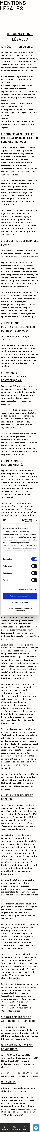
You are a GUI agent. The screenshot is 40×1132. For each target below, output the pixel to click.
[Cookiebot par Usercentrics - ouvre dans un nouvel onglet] (23, 520)
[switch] (34, 566)
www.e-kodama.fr (9, 64)
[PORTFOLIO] (15, 1127)
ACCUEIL (5, 1129)
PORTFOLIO (15, 1129)
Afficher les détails (26, 589)
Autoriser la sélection (20, 602)
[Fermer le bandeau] (36, 520)
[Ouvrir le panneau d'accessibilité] (36, 1127)
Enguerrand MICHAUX (22, 85)
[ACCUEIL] (5, 1127)
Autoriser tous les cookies (20, 596)
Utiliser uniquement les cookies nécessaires (20, 609)
